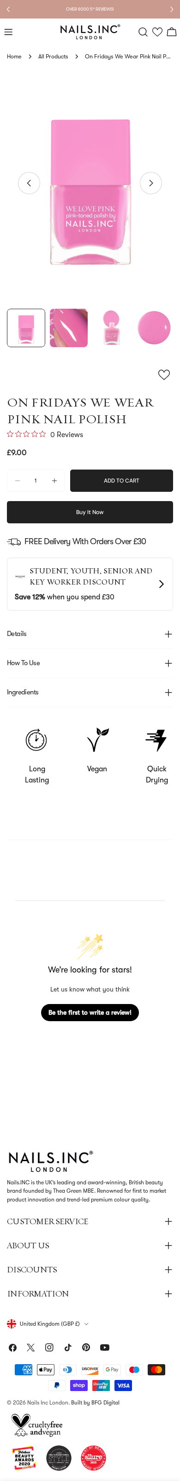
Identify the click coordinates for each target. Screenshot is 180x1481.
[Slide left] (29, 183)
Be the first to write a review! (90, 1012)
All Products (53, 56)
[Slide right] (151, 183)
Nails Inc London (47, 1402)
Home (14, 56)
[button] (157, 32)
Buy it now (90, 512)
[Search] (143, 32)
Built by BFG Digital (95, 1402)
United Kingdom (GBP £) (50, 1324)
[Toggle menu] (8, 32)
